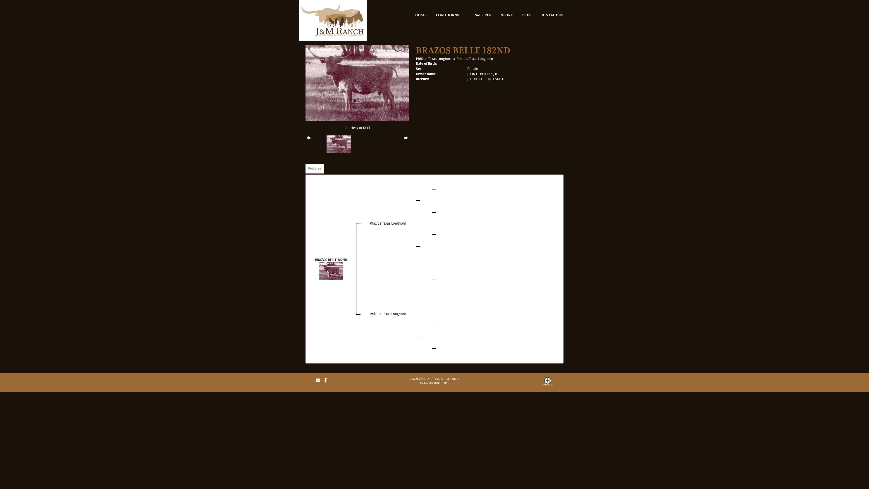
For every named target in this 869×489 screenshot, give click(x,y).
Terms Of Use (440, 379)
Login (455, 379)
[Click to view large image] (357, 83)
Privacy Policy (420, 379)
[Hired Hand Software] (547, 382)
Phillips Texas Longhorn (434, 59)
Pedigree (314, 168)
